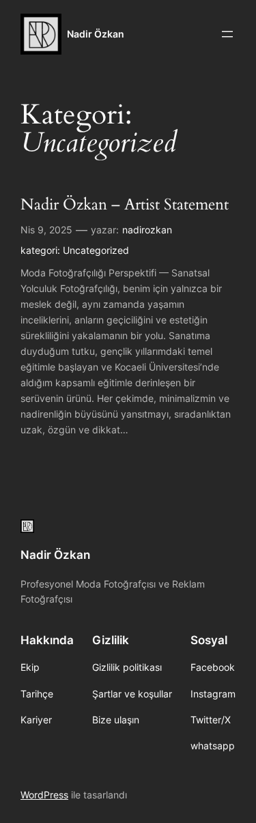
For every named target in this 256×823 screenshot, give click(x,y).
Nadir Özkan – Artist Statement (124, 205)
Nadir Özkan (95, 34)
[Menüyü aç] (227, 34)
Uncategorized (96, 250)
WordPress (44, 794)
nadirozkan (147, 229)
